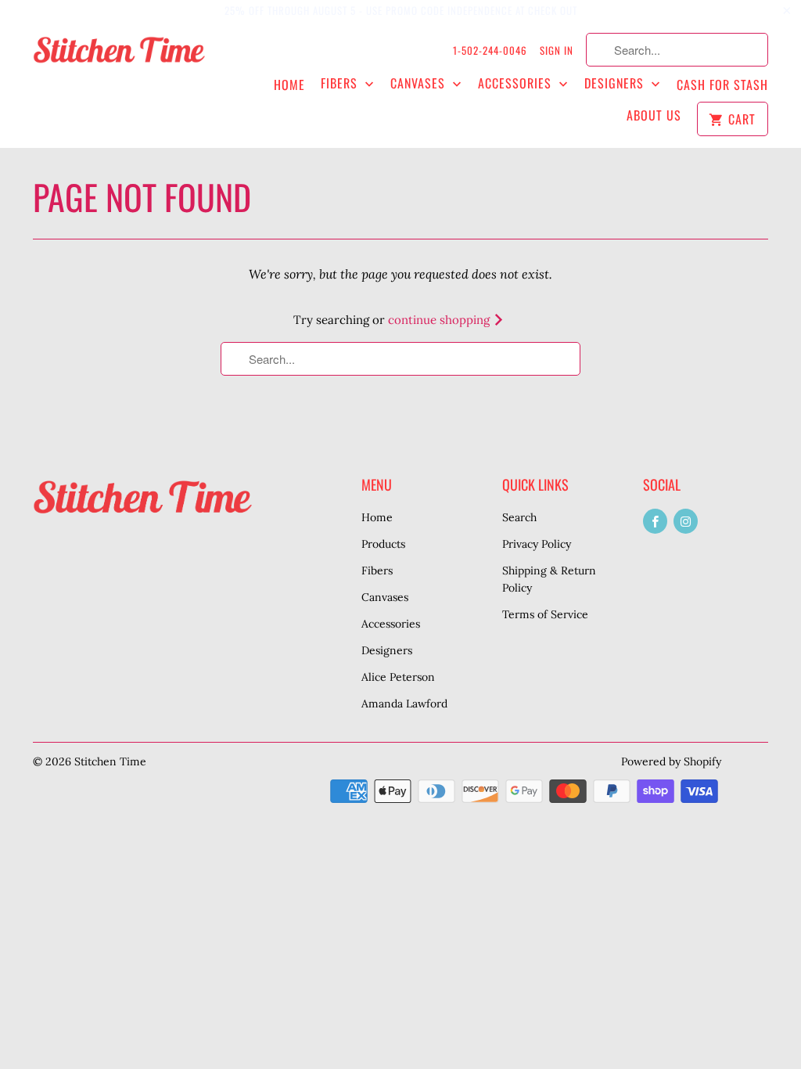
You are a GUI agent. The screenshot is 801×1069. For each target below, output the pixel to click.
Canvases (419, 83)
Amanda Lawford (404, 703)
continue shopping (440, 319)
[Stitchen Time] (119, 57)
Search (519, 517)
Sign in (556, 50)
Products (383, 544)
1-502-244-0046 (490, 50)
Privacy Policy (536, 544)
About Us (654, 115)
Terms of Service (545, 614)
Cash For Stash (722, 85)
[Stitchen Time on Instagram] (685, 521)
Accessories (516, 83)
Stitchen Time (110, 761)
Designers (616, 83)
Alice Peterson (398, 677)
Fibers (341, 83)
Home (289, 85)
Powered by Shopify (671, 761)
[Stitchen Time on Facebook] (655, 521)
